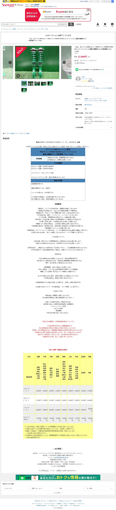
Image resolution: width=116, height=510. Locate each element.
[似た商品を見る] (18, 76)
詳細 (102, 69)
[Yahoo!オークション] (12, 4)
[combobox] (29, 24)
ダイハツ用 (40, 29)
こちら (93, 86)
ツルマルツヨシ (107, 1)
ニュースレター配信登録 (106, 88)
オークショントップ (6, 29)
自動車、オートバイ (17, 29)
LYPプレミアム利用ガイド (69, 503)
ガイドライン (81, 503)
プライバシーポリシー (37, 503)
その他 (46, 29)
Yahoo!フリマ (53, 501)
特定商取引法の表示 (41, 505)
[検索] (112, 1)
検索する (71, 24)
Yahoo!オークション (40, 501)
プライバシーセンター (49, 503)
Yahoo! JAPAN (84, 1)
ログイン (27, 6)
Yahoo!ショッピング (65, 501)
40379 (92, 81)
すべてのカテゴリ (62, 24)
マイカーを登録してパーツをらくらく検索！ (17, 133)
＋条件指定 (78, 24)
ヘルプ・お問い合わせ (74, 505)
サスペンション (32, 29)
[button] (93, 127)
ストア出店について (53, 505)
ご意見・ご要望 (63, 505)
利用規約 (59, 503)
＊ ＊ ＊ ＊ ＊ (85, 79)
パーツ (25, 29)
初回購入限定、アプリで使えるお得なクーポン (44, 6)
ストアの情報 (95, 88)
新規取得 (37, 4)
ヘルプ (90, 1)
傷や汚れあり (88, 104)
